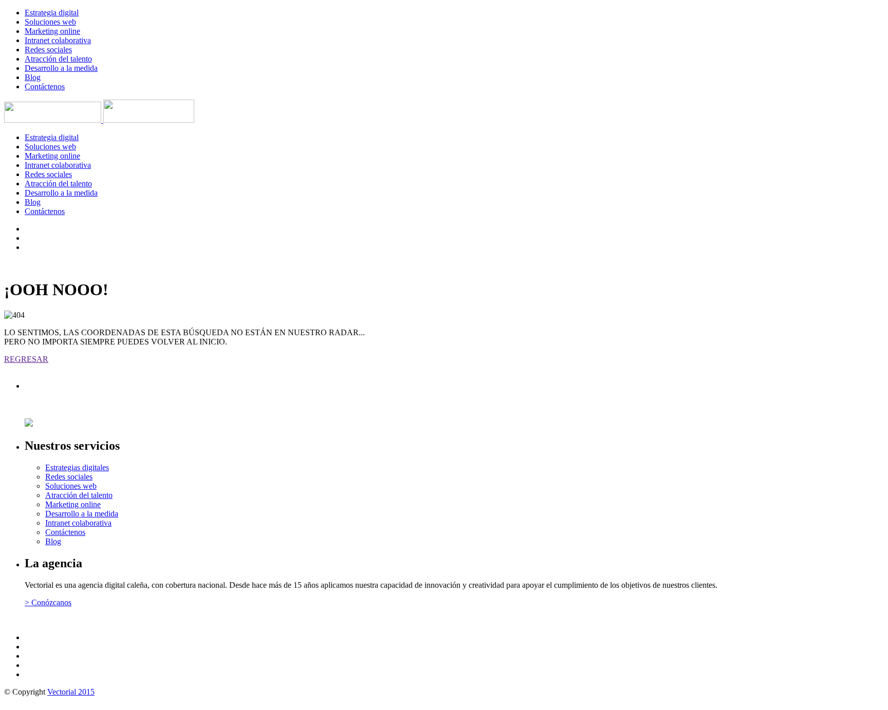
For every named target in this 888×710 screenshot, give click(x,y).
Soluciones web (50, 21)
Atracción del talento (58, 58)
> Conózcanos (48, 602)
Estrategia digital (52, 12)
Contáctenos (45, 86)
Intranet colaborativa (58, 40)
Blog (33, 77)
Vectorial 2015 (71, 691)
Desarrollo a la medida (61, 68)
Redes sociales (48, 49)
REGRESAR (26, 359)
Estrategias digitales (77, 467)
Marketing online (52, 31)
